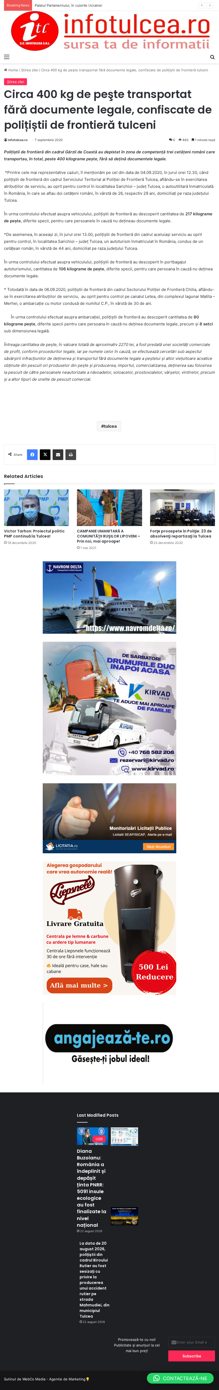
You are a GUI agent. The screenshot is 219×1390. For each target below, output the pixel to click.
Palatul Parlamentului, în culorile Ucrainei (68, 5)
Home (12, 70)
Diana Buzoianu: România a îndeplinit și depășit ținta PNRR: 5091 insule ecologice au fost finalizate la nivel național (91, 1188)
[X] (45, 454)
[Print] (70, 454)
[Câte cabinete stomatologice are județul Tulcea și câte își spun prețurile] (124, 1136)
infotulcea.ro (18, 140)
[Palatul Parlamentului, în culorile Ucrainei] (124, 1216)
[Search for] (212, 57)
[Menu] (6, 57)
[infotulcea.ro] (109, 31)
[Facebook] (32, 454)
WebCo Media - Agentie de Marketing (53, 1379)
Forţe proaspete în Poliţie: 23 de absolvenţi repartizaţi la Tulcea (181, 533)
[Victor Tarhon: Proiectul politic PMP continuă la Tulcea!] (36, 507)
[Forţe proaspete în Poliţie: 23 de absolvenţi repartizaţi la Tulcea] (182, 507)
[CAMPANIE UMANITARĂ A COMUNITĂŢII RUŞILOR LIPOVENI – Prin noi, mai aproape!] (109, 507)
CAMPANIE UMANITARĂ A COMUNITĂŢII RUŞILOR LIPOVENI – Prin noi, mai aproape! (108, 536)
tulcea (110, 426)
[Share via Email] (58, 454)
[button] (180, 1378)
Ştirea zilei (29, 70)
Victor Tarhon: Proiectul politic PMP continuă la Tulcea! (34, 533)
